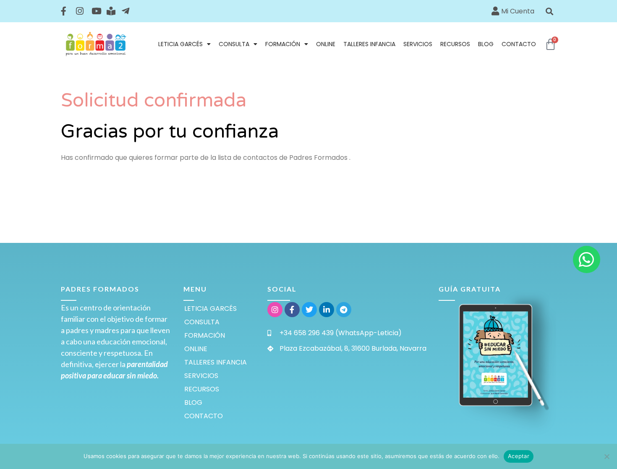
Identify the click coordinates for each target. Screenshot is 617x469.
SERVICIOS (417, 44)
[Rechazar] (606, 456)
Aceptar (518, 456)
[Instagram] (274, 309)
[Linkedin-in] (326, 309)
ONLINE (325, 44)
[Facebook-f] (292, 309)
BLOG (486, 44)
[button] (550, 11)
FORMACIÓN (282, 44)
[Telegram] (343, 309)
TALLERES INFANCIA (369, 44)
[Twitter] (309, 309)
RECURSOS (455, 44)
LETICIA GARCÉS (180, 44)
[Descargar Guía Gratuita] (497, 355)
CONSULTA (234, 44)
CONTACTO (519, 44)
